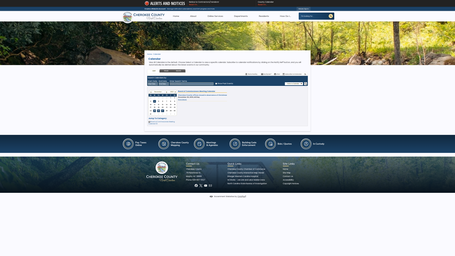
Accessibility (288, 180)
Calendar (157, 54)
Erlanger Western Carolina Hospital (243, 176)
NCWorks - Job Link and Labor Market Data (246, 180)
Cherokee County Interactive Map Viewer (246, 172)
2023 (172, 92)
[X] (200, 185)
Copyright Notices (291, 183)
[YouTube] (205, 185)
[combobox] (153, 84)
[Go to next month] (167, 92)
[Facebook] (196, 185)
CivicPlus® (241, 196)
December (158, 92)
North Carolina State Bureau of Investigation (247, 183)
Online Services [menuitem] (215, 16)
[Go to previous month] (150, 92)
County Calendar (266, 3)
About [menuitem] (193, 16)
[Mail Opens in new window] (210, 185)
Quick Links (234, 163)
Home (149, 54)
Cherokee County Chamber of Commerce (246, 169)
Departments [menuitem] (241, 16)
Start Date (152, 81)
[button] (331, 16)
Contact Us (288, 176)
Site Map (287, 172)
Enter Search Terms (178, 81)
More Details (182, 100)
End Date (163, 81)
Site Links (289, 163)
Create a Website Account (155, 9)
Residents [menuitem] (264, 16)
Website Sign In (303, 9)
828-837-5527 (198, 180)
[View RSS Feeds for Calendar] (305, 74)
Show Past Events (225, 83)
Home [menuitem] (176, 16)
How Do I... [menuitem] (285, 16)
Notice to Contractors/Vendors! (204, 3)
